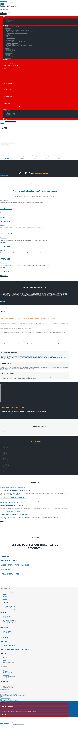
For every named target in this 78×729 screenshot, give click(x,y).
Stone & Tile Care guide (8, 560)
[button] (4, 175)
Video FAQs (5, 671)
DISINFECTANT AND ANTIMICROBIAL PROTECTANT (14, 650)
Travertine (5, 596)
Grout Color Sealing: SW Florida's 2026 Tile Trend (13, 498)
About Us (5, 657)
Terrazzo (5, 599)
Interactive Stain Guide (7, 672)
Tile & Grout (22, 158)
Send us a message (4, 689)
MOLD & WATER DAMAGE (7, 646)
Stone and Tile (6, 675)
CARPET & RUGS (6, 209)
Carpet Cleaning (6, 616)
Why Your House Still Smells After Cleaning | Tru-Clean (14, 514)
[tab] (34, 348)
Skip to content (3, 1)
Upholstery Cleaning (7, 631)
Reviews (4, 660)
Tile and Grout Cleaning (10, 606)
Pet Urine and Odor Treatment (9, 620)
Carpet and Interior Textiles (9, 676)
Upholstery (59, 158)
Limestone (5, 595)
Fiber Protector (6, 632)
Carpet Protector (6, 617)
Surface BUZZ (5, 569)
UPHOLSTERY (5, 246)
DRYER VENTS (5, 271)
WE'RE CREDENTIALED (4, 369)
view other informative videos (6, 413)
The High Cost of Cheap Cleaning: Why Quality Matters (15, 490)
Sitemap (1, 723)
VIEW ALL (5, 73)
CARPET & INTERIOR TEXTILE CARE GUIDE (14, 565)
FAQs (4, 661)
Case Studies (5, 658)
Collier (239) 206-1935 (4, 11)
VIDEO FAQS (4, 556)
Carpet (35, 158)
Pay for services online (5, 692)
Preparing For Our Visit (8, 622)
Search (2, 3)
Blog (4, 670)
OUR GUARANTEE (3, 348)
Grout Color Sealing (9, 607)
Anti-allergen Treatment (8, 619)
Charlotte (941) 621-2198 (5, 12)
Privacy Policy (6, 723)
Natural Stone (7, 158)
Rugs (46, 158)
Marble (4, 594)
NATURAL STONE (6, 234)
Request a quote (3, 14)
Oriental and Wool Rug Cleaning (9, 621)
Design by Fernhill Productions (19, 724)
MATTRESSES (5, 259)
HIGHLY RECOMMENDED (5, 359)
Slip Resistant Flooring (10, 609)
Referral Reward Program (8, 662)
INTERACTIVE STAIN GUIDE (9, 574)
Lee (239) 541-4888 (4, 9)
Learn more (2, 205)
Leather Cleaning (6, 633)
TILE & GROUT (5, 221)
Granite (4, 597)
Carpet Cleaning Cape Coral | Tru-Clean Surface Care (14, 505)
